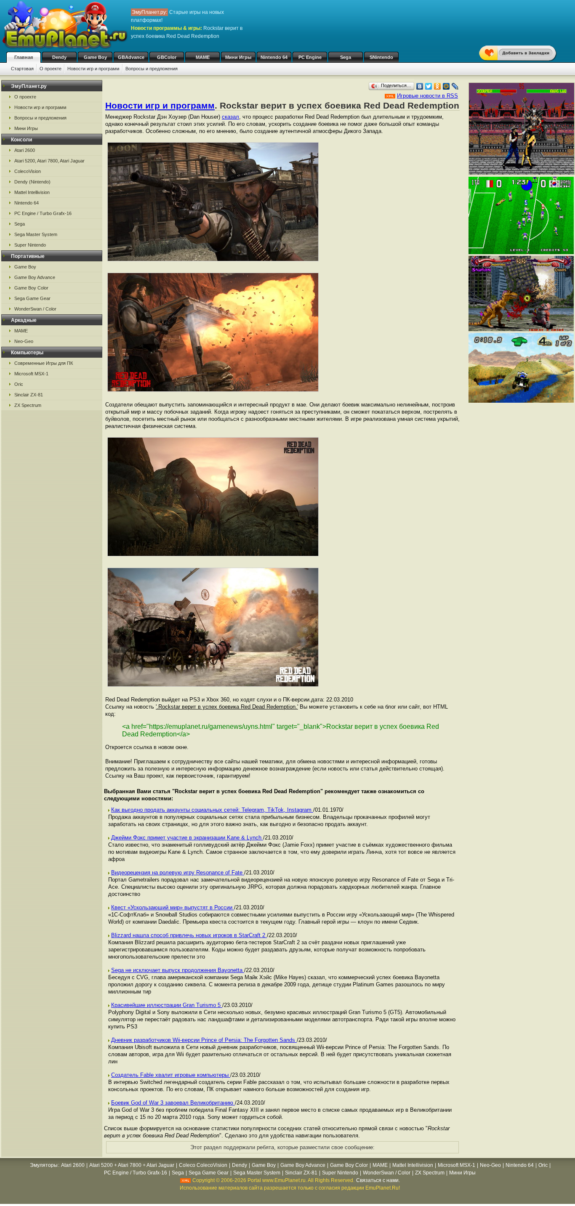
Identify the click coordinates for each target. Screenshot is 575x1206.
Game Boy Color (31, 287)
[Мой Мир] (446, 86)
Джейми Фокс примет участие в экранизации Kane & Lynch (187, 837)
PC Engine (310, 57)
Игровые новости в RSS (427, 96)
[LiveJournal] (455, 86)
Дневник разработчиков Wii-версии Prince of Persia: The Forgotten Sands (204, 1040)
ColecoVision (27, 171)
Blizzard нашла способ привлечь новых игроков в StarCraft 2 (189, 935)
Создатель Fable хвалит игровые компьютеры (170, 1075)
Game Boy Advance (34, 277)
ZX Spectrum (27, 405)
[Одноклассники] (437, 86)
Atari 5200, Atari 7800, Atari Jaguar (49, 160)
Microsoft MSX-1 (31, 373)
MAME (203, 57)
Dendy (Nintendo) (32, 181)
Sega (345, 57)
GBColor (166, 57)
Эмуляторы (44, 1165)
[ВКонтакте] (419, 86)
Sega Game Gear (32, 298)
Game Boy (95, 57)
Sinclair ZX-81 (28, 394)
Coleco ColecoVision (203, 1165)
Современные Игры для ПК (43, 363)
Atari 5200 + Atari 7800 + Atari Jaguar (131, 1165)
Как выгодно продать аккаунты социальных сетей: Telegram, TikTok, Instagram (212, 810)
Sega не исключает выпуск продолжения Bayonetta (177, 970)
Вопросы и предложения (151, 68)
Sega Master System (35, 234)
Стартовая (22, 68)
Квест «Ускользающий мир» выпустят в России (172, 907)
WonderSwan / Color (35, 308)
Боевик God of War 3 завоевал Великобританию (173, 1103)
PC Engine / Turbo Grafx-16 (43, 213)
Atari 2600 (24, 150)
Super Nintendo (30, 244)
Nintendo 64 (274, 57)
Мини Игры (238, 57)
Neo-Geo (23, 341)
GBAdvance (131, 57)
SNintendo (381, 57)
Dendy (59, 57)
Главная (23, 57)
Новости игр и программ (93, 68)
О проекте (50, 68)
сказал (230, 117)
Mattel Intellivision (32, 192)
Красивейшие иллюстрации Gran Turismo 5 (166, 1005)
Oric (18, 384)
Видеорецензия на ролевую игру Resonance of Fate (177, 872)
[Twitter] (428, 86)
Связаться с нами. (378, 1180)
